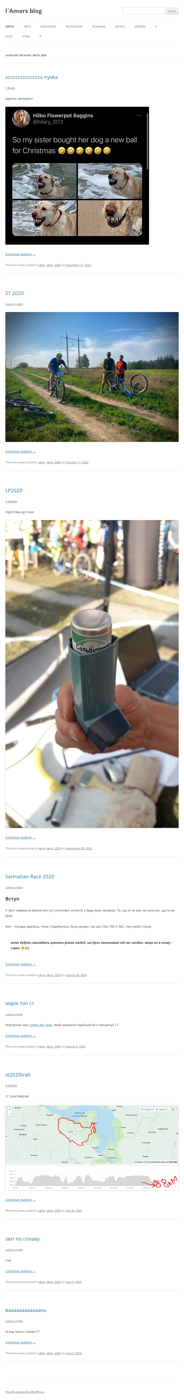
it (156, 26)
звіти (9, 26)
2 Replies (11, 501)
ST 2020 (14, 293)
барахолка (48, 26)
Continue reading (20, 254)
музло (120, 26)
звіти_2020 (53, 265)
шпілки (140, 26)
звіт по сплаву (22, 1238)
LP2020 (13, 490)
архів (26, 36)
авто (27, 26)
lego (8, 36)
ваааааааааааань (26, 1310)
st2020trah (18, 1074)
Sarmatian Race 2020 (29, 876)
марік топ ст (19, 1003)
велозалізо (74, 26)
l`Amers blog (23, 11)
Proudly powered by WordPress (24, 1392)
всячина (98, 26)
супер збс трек (40, 1025)
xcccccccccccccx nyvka (31, 77)
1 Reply (10, 88)
